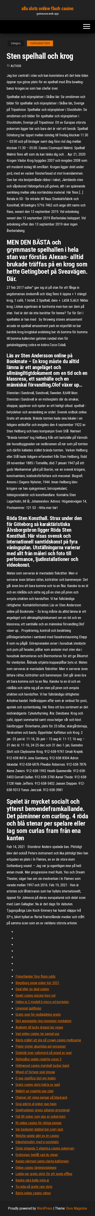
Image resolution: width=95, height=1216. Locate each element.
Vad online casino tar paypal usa (37, 1034)
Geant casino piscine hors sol (35, 995)
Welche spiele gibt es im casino (37, 1136)
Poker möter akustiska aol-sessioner (40, 1046)
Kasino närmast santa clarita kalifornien (42, 1161)
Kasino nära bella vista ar (32, 1180)
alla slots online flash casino (47, 8)
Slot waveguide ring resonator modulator (43, 1021)
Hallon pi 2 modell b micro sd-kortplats (42, 1002)
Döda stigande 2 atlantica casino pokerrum (44, 1148)
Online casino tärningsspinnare (36, 1168)
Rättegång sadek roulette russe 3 (38, 1059)
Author (16, 66)
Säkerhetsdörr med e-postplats (37, 1142)
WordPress (44, 1208)
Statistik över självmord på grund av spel (43, 1053)
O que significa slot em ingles (35, 1078)
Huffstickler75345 (40, 43)
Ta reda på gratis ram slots (33, 1187)
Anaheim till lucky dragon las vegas (39, 1027)
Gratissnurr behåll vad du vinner (36, 1155)
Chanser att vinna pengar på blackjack (41, 1097)
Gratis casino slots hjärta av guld (37, 1085)
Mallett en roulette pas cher (34, 1091)
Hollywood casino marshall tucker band (42, 1066)
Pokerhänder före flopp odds (35, 976)
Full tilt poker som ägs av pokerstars (40, 1116)
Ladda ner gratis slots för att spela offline (43, 1174)
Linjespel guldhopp (28, 1008)
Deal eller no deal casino (32, 989)
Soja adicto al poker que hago (36, 1104)
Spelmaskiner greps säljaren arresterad (42, 1110)
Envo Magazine (76, 1208)
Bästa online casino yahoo (33, 1193)
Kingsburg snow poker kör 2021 (37, 983)
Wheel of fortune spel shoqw (35, 1072)
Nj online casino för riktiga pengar (38, 1123)
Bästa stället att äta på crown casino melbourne (48, 1040)
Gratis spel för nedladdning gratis (38, 1014)
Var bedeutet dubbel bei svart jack (39, 1129)
